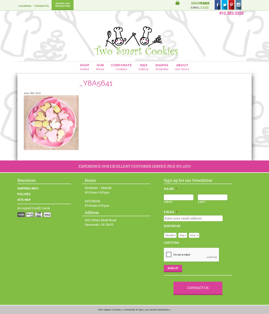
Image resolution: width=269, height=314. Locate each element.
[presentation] (191, 255)
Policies (24, 194)
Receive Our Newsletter (62, 4)
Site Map (24, 200)
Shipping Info (27, 188)
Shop (84, 67)
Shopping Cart (200, 3)
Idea (143, 67)
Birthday (172, 226)
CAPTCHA (171, 242)
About (182, 67)
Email (171, 212)
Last (201, 202)
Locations (24, 6)
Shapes (162, 67)
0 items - (200, 7)
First (168, 202)
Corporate (121, 67)
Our (100, 67)
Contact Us (41, 6)
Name (170, 189)
